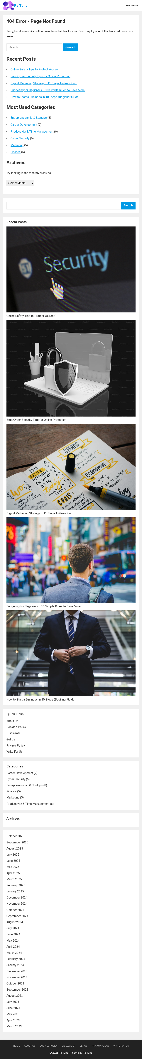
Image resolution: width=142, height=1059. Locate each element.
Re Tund (21, 5)
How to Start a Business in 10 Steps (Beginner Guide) (45, 97)
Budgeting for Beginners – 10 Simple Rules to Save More (48, 90)
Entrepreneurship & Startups (29, 117)
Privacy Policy (15, 745)
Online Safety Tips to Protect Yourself (35, 69)
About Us (12, 721)
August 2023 (14, 995)
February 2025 (15, 885)
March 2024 (14, 953)
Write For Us (14, 751)
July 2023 (12, 1002)
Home (16, 1045)
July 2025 (12, 854)
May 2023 (12, 1014)
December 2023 (16, 971)
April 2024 (13, 946)
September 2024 (17, 916)
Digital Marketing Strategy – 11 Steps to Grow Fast (44, 83)
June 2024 (13, 934)
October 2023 (15, 983)
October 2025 (15, 836)
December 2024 (16, 897)
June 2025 (13, 860)
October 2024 (15, 910)
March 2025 (14, 879)
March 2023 (14, 1026)
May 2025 (12, 867)
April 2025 (13, 873)
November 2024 (16, 903)
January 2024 (15, 965)
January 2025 (15, 891)
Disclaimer (13, 733)
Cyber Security (20, 138)
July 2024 (12, 928)
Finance (16, 152)
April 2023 (13, 1020)
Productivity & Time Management (32, 131)
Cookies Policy (16, 727)
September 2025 (17, 842)
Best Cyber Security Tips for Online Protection (40, 76)
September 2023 (17, 989)
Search (128, 205)
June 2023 (13, 1008)
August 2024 (14, 922)
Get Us (10, 739)
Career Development (24, 124)
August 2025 (14, 848)
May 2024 (12, 940)
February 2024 (15, 959)
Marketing (17, 145)
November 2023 (16, 977)
